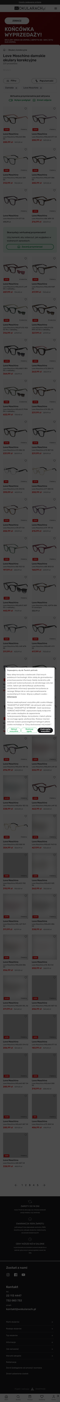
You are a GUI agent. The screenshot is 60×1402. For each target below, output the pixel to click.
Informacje (12, 697)
